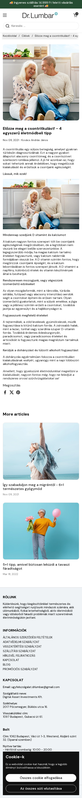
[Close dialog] (76, 371)
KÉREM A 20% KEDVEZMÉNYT (60, 418)
